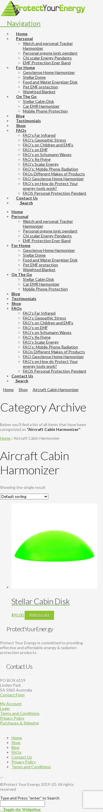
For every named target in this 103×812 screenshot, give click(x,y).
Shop (16, 742)
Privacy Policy (12, 718)
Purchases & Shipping (19, 722)
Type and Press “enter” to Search (30, 798)
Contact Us (21, 757)
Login (5, 708)
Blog (15, 747)
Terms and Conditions (19, 713)
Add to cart (39, 614)
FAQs (16, 752)
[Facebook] (1, 775)
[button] (20, 809)
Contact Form (12, 694)
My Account (11, 703)
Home (5, 438)
